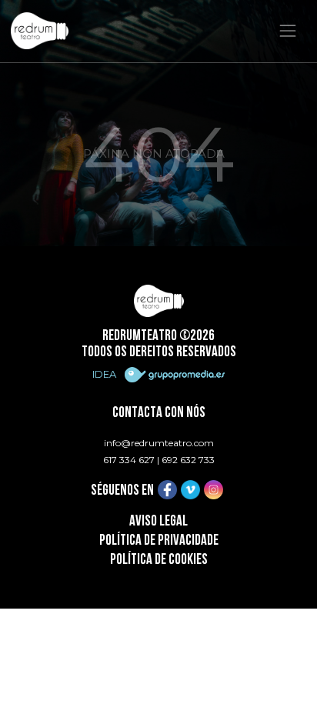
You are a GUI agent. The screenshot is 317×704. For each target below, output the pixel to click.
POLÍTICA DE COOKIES (159, 560)
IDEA (105, 374)
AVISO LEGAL (158, 522)
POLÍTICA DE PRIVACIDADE (159, 541)
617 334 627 (129, 459)
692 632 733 (188, 459)
